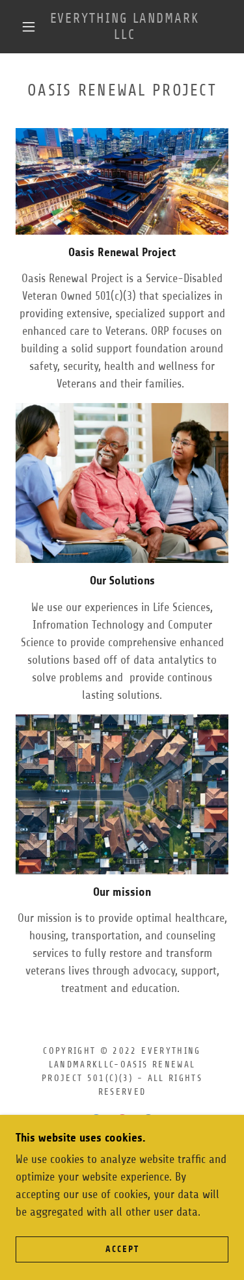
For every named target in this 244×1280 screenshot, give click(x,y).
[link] (124, 26)
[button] (29, 27)
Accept (122, 1249)
